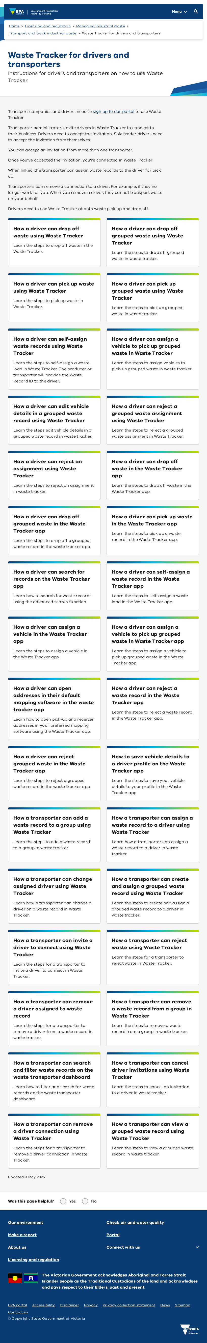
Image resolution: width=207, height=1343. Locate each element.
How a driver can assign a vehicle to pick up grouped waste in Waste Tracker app (148, 634)
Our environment (25, 1222)
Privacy (91, 1305)
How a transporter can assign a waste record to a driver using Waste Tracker (152, 825)
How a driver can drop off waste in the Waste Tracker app (147, 468)
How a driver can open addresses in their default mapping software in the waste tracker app (53, 699)
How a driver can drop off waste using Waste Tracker (48, 232)
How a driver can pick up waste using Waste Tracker (53, 287)
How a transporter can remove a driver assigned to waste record (53, 1008)
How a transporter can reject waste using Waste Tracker (149, 944)
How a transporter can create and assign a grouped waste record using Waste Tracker (150, 886)
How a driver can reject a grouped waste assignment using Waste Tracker (147, 413)
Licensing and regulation (47, 26)
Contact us (18, 1312)
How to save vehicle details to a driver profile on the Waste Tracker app (151, 763)
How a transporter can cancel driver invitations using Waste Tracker (151, 1070)
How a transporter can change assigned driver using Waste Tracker (52, 886)
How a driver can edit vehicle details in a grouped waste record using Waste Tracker (51, 413)
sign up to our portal (113, 111)
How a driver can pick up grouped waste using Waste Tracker (147, 290)
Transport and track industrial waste (42, 33)
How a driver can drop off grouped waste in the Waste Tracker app (49, 523)
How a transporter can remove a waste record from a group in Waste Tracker (152, 1008)
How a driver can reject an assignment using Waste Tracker (47, 468)
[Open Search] (194, 11)
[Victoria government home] (189, 1330)
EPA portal (17, 1305)
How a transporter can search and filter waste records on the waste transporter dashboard (53, 1070)
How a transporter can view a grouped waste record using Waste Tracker (150, 1131)
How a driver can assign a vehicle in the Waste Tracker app (50, 634)
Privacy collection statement (129, 1305)
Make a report (22, 1235)
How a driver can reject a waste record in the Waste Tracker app (145, 695)
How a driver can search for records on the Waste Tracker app (51, 578)
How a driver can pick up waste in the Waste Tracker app (152, 520)
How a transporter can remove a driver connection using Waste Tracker (53, 1131)
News (165, 1305)
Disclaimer (69, 1305)
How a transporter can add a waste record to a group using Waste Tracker (52, 825)
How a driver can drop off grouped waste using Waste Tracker (147, 235)
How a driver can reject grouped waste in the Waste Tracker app (49, 763)
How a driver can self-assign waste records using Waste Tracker (50, 346)
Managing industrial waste (100, 26)
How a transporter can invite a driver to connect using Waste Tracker (53, 947)
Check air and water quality (135, 1222)
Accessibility (43, 1305)
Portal (113, 1235)
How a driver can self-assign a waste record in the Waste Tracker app (151, 578)
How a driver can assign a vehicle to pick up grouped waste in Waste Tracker (146, 346)
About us (17, 1247)
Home (14, 26)
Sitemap (182, 1305)
